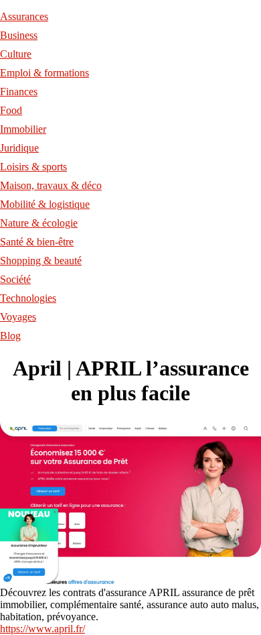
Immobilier (23, 129)
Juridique (19, 148)
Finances (18, 91)
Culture (15, 54)
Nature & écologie (39, 223)
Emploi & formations (44, 72)
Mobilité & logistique (45, 204)
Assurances (24, 16)
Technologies (28, 298)
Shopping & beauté (41, 260)
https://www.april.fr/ (42, 628)
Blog (10, 335)
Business (18, 35)
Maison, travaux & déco (51, 185)
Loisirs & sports (33, 166)
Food (11, 110)
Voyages (18, 317)
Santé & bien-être (37, 241)
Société (15, 279)
